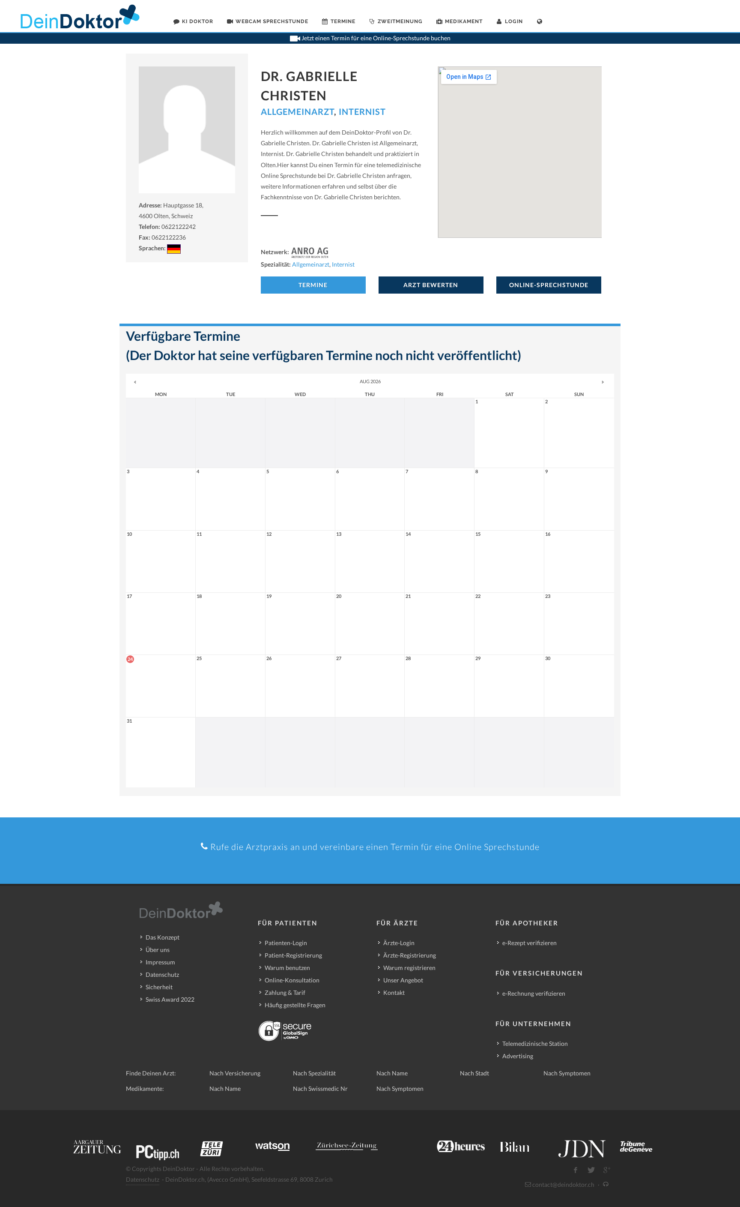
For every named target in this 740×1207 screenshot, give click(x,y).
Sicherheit (159, 987)
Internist (362, 111)
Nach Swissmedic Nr (320, 1088)
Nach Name (392, 1073)
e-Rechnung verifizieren (533, 993)
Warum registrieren (409, 967)
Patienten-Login (286, 942)
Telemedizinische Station (535, 1043)
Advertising (517, 1056)
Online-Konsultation (292, 980)
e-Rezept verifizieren (529, 942)
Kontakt (394, 992)
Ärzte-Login (399, 942)
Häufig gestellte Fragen (295, 1005)
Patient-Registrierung (293, 955)
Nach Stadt (474, 1073)
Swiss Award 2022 (170, 999)
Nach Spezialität (314, 1073)
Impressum (160, 962)
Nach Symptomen (567, 1073)
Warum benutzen (287, 967)
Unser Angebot (403, 980)
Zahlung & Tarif (285, 992)
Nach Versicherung (234, 1073)
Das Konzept (162, 937)
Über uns (158, 949)
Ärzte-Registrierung (409, 955)
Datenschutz (162, 974)
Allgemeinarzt (297, 111)
